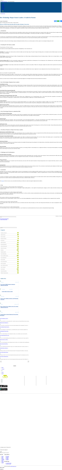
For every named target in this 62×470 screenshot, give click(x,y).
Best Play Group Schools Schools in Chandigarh (48, 428)
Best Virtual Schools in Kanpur (26, 437)
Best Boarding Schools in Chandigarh (55, 418)
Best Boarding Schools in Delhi (4, 415)
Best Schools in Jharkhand (50, 382)
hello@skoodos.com (4, 1)
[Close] (1, 451)
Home (2, 456)
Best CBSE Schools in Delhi (4, 397)
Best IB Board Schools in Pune (56, 406)
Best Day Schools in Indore (23, 444)
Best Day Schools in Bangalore (12, 443)
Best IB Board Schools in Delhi (4, 406)
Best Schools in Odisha (40, 379)
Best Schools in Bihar (28, 378)
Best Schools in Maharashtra (29, 385)
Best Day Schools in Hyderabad (30, 443)
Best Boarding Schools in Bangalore (15, 415)
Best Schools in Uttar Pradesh (41, 384)
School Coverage (3, 248)
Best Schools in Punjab (40, 380)
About (3, 4)
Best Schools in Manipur (40, 376)
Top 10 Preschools (4, 261)
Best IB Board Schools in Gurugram (5, 410)
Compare (3, 7)
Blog (3, 5)
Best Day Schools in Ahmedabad (5, 444)
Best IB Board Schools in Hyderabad (35, 406)
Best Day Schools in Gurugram (39, 446)
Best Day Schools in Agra (55, 446)
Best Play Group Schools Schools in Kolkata (33, 424)
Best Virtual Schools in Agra (12, 438)
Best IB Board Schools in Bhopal (15, 409)
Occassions (2, 240)
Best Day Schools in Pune (48, 443)
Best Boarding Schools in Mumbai (5, 416)
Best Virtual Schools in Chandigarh (45, 437)
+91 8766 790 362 (5, 381)
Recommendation (6, 218)
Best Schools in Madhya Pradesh (29, 384)
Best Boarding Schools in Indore (37, 416)
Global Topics (3, 234)
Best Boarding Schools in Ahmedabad (16, 416)
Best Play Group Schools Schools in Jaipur (9, 428)
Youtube (7, 459)
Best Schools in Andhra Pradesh (29, 376)
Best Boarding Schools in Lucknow (27, 416)
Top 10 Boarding (3, 253)
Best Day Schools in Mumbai (56, 443)
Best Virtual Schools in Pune (52, 434)
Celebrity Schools (4, 232)
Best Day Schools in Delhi (4, 443)
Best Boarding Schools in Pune (56, 415)
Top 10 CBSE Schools (4, 255)
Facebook (7, 456)
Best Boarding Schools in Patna (44, 418)
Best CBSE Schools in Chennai (42, 397)
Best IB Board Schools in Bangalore (15, 406)
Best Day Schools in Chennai (40, 443)
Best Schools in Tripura (40, 383)
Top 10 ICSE (3, 259)
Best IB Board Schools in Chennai (46, 406)
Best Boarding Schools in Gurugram (5, 419)
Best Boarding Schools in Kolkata (25, 415)
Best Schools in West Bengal (41, 385)
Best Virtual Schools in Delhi (4, 434)
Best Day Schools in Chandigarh (29, 446)
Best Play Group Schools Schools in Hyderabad (46, 424)
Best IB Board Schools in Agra (25, 410)
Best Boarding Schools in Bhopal (15, 418)
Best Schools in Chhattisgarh (51, 383)
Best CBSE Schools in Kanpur (21, 400)
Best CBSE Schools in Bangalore (13, 397)
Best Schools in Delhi (50, 376)
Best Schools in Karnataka (28, 382)
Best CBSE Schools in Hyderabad (32, 397)
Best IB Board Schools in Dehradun (5, 409)
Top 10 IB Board (3, 257)
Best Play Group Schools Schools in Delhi (6, 424)
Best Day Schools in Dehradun (48, 444)
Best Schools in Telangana (50, 384)
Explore (3, 6)
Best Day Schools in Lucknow (14, 444)
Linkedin (7, 458)
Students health (3, 251)
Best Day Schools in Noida (48, 446)
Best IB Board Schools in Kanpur (35, 409)
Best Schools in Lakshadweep (51, 378)
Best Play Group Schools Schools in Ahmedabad (39, 425)
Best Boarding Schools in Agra (25, 419)
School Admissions (4, 246)
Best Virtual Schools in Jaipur (17, 437)
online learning (3, 242)
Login (2, 462)
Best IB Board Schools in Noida (15, 410)
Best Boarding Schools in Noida (15, 419)
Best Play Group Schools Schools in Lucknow (52, 425)
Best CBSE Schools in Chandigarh (39, 400)
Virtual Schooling (3, 270)
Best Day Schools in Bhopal (57, 444)
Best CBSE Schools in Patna (29, 400)
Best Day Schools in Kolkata (22, 443)
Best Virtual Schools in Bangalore (14, 434)
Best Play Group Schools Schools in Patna (34, 428)
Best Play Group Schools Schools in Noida (15, 429)
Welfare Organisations (4, 272)
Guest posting (3, 236)
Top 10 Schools (3, 263)
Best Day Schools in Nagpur (39, 444)
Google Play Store (8, 463)
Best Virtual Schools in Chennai (43, 434)
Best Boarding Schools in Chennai (46, 415)
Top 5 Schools (3, 267)
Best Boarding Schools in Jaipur (25, 418)
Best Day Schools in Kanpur (12, 446)
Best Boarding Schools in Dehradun (5, 418)
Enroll (2, 461)
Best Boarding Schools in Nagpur (56, 416)
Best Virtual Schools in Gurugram (55, 437)
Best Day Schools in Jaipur (4, 446)
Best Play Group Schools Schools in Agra (28, 429)
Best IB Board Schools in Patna (44, 409)
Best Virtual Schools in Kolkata (23, 434)
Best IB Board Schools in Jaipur (25, 409)
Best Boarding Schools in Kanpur (35, 418)
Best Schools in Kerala (28, 383)
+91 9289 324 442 (5, 382)
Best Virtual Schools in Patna (35, 437)
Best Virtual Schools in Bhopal (8, 437)
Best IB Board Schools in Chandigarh (55, 409)
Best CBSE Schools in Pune (51, 397)
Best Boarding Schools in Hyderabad (36, 415)
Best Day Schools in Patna (20, 446)
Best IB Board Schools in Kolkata (25, 406)
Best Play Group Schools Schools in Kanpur (21, 428)
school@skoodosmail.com (6, 380)
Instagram (7, 457)
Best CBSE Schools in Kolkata (23, 397)
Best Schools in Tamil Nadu (41, 382)
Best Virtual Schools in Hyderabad (33, 434)
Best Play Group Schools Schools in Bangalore (19, 424)
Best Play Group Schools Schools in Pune (12, 425)
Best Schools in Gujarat (28, 379)
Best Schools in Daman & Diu (51, 379)
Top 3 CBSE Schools (4, 265)
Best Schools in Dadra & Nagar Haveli (52, 380)
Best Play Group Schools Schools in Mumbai (25, 425)
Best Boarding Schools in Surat (46, 416)
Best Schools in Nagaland (40, 378)
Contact (3, 9)
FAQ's (2, 460)
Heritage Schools (3, 238)
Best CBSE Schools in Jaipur (12, 400)
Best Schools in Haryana (28, 380)
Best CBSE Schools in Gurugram (49, 400)
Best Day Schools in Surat (31, 444)
